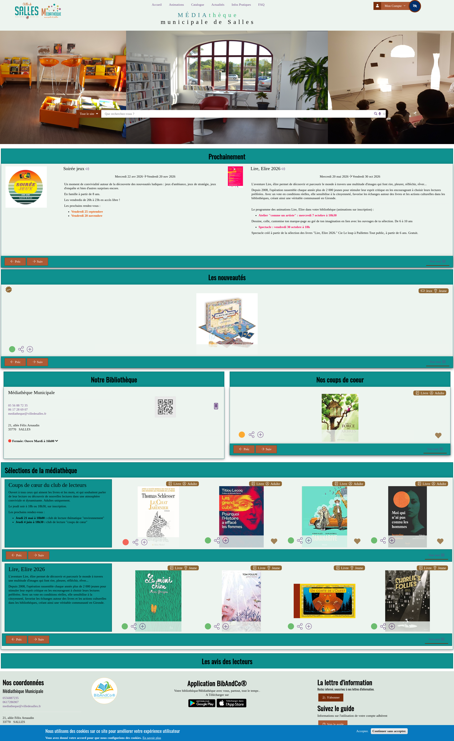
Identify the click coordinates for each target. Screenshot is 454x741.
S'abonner (333, 697)
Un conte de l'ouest (324, 571)
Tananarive (324, 487)
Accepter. (362, 731)
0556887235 (11, 698)
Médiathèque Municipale (31, 392)
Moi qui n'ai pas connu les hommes (411, 487)
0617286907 (11, 702)
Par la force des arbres (340, 398)
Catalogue (197, 4)
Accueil (157, 4)
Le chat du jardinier (158, 487)
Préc (17, 261)
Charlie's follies (407, 571)
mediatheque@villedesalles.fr (27, 413)
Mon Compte (394, 6)
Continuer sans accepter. (389, 731)
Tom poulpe (241, 571)
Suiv (39, 261)
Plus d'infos (229, 316)
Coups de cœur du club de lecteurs (47, 485)
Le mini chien (158, 571)
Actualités (217, 4)
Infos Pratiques (241, 4)
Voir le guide (335, 724)
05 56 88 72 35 (18, 405)
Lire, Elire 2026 (265, 168)
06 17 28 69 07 (18, 409)
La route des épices (227, 301)
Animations (176, 4)
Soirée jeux (73, 168)
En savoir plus (152, 738)
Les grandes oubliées (241, 487)
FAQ (261, 4)
